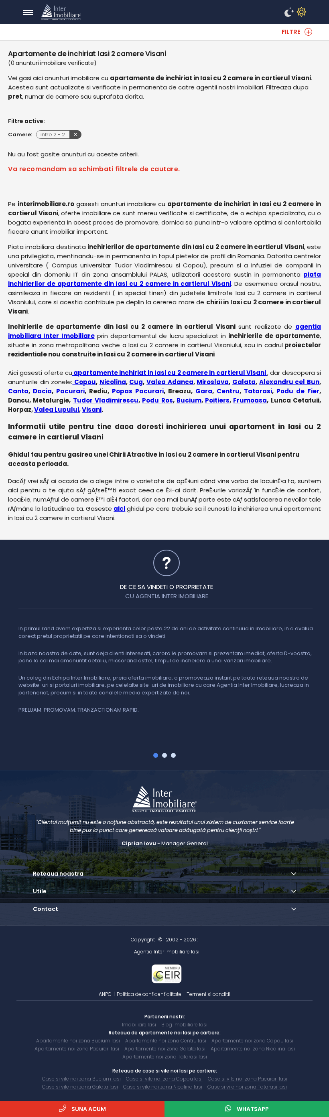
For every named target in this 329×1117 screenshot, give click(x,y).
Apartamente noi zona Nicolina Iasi (253, 1048)
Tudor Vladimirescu (105, 400)
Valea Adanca (169, 382)
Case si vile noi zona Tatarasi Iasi (247, 1086)
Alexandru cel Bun (289, 382)
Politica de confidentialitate (149, 994)
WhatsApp (252, 1109)
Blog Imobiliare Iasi (184, 1024)
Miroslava (213, 382)
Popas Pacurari (138, 391)
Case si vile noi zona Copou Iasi (164, 1078)
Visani (92, 409)
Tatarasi (258, 391)
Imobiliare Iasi (139, 1024)
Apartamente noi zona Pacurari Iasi (77, 1048)
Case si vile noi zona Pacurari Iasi (247, 1078)
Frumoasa (250, 400)
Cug (136, 382)
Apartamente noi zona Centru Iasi (165, 1040)
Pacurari (70, 391)
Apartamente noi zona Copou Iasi (252, 1040)
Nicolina (113, 382)
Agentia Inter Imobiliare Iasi (166, 951)
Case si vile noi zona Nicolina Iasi (162, 1086)
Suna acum (88, 1109)
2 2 (53, 134)
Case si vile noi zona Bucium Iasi (81, 1078)
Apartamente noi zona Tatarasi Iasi (164, 1056)
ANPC (105, 994)
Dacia (42, 391)
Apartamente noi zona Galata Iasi (164, 1048)
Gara (203, 391)
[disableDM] (300, 12)
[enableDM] (288, 12)
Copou (84, 382)
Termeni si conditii (208, 994)
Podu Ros (157, 400)
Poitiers (217, 400)
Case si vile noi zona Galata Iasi (80, 1086)
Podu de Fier (296, 391)
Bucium (189, 400)
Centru (228, 391)
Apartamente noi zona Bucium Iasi (78, 1040)
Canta (18, 391)
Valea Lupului (56, 409)
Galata (244, 382)
